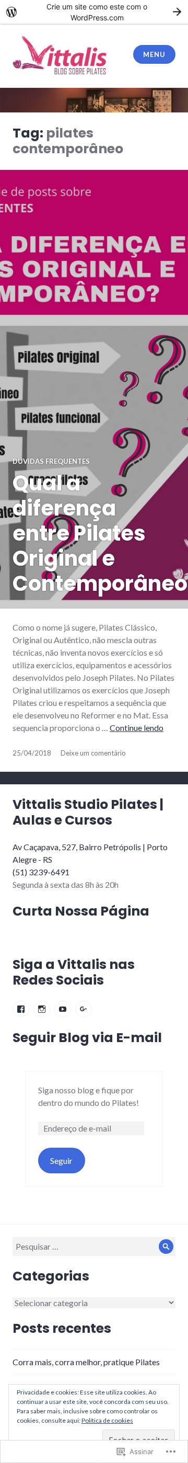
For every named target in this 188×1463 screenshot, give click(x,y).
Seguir (61, 1160)
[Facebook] (21, 1009)
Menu (154, 54)
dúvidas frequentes (51, 461)
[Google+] (83, 1009)
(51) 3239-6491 (41, 872)
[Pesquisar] (166, 1246)
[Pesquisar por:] (94, 1246)
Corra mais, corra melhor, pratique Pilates (86, 1362)
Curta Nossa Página (81, 911)
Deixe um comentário (93, 753)
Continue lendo (136, 728)
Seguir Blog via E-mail (87, 1037)
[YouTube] (62, 1009)
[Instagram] (41, 1009)
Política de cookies (107, 1420)
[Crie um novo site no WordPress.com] (94, 12)
